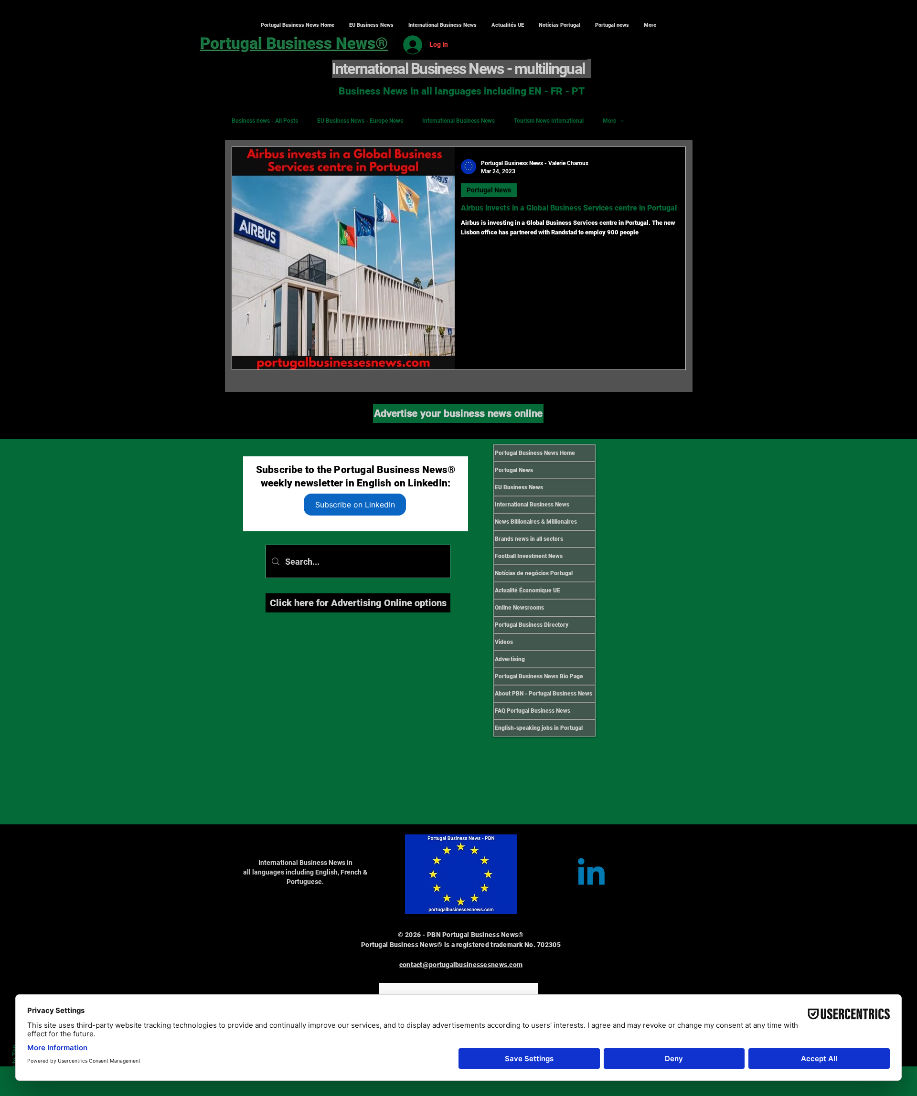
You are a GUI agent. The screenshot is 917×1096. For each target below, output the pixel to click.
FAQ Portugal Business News (532, 710)
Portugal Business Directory (531, 625)
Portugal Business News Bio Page (539, 676)
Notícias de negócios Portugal (534, 573)
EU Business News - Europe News (360, 120)
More (609, 120)
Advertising (510, 659)
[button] (442, 25)
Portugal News (489, 190)
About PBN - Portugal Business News (543, 693)
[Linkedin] (591, 874)
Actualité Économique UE (527, 590)
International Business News (458, 120)
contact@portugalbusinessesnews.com (461, 965)
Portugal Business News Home (535, 453)
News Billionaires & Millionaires (536, 521)
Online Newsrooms (519, 607)
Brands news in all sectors (529, 539)
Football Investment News (529, 556)
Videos (504, 642)
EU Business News (519, 487)
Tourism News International (549, 120)
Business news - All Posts (265, 120)
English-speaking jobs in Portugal (539, 728)
